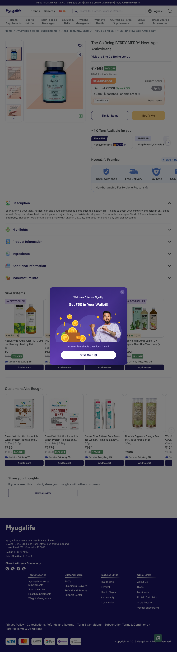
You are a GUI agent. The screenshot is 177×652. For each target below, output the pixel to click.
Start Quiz (86, 355)
